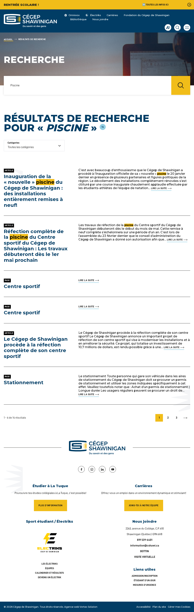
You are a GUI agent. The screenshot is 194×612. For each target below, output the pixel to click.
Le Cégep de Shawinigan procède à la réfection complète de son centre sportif (36, 347)
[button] (187, 27)
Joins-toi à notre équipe (144, 505)
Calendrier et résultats (49, 573)
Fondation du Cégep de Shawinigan (146, 15)
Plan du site (159, 606)
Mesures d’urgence (144, 585)
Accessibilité (143, 606)
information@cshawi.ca (144, 545)
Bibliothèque (78, 19)
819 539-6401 (144, 540)
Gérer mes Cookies (179, 606)
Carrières (112, 15)
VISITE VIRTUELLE (144, 557)
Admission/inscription (144, 576)
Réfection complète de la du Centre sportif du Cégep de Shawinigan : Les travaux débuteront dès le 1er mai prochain (35, 245)
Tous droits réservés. (52, 606)
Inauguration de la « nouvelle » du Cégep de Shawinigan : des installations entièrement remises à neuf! (33, 190)
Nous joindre (100, 19)
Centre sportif (22, 286)
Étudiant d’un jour (145, 580)
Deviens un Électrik (49, 577)
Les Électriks (49, 564)
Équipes (49, 568)
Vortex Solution (88, 606)
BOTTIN (144, 551)
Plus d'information (50, 505)
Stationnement (23, 382)
